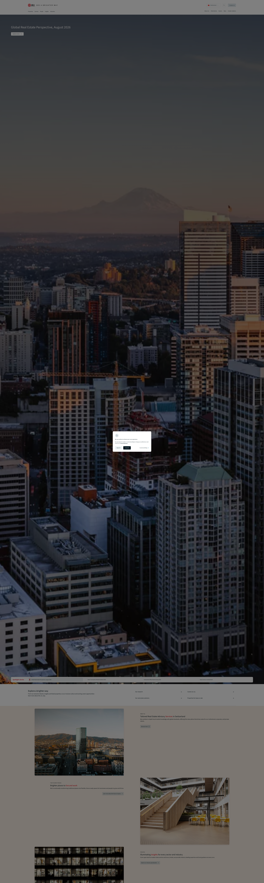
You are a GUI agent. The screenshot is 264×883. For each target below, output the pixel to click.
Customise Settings (144, 448)
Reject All (118, 448)
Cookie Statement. (124, 443)
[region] (132, 441)
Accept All (127, 448)
